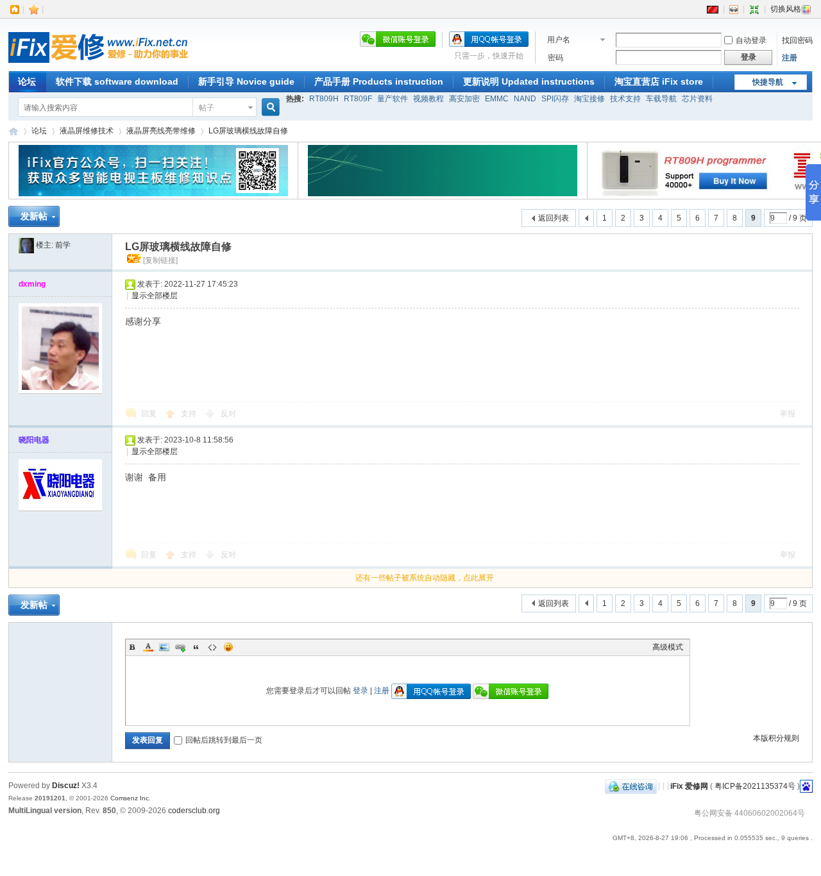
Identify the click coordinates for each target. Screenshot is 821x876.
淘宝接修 (589, 98)
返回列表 (553, 218)
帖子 (206, 107)
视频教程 (428, 98)
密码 (555, 57)
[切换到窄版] (754, 8)
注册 (789, 57)
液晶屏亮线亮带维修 (161, 130)
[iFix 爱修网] (98, 63)
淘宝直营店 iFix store (658, 81)
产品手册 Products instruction (378, 81)
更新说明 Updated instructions (529, 81)
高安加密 (464, 98)
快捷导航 (767, 82)
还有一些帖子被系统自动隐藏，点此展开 (424, 577)
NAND (525, 98)
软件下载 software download (117, 81)
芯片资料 (697, 98)
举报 (787, 413)
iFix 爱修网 (13, 131)
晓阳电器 (34, 439)
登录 (360, 690)
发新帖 (34, 216)
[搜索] (269, 107)
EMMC (497, 98)
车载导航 (661, 98)
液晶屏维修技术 (87, 130)
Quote (196, 647)
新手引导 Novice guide (246, 81)
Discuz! (66, 785)
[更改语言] (713, 8)
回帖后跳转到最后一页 (223, 740)
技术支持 (625, 98)
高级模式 (667, 647)
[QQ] (631, 785)
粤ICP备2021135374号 (755, 785)
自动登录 (751, 40)
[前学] (26, 244)
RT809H (324, 98)
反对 (228, 413)
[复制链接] (160, 260)
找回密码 (797, 40)
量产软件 (392, 98)
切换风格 (785, 8)
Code (212, 647)
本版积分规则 (776, 738)
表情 (228, 647)
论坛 (27, 81)
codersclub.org (194, 810)
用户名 (558, 39)
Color (148, 647)
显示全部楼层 (154, 295)
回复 (149, 413)
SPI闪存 (555, 98)
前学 (63, 244)
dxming (32, 284)
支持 (189, 413)
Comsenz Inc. (130, 798)
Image (164, 647)
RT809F (358, 98)
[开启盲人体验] (734, 8)
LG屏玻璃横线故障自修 (248, 130)
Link (180, 647)
